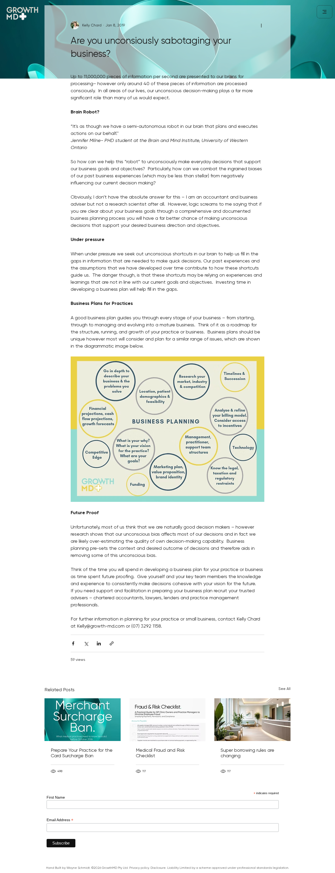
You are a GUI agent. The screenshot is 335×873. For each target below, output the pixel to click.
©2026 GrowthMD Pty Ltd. (110, 868)
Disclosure (158, 868)
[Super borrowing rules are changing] (252, 719)
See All (284, 689)
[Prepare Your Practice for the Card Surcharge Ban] (82, 719)
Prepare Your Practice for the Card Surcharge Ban (82, 752)
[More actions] (261, 25)
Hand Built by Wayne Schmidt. (68, 868)
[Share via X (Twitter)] (85, 643)
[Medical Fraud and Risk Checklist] (168, 719)
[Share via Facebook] (73, 643)
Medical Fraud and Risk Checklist (160, 752)
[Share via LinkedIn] (98, 643)
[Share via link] (111, 643)
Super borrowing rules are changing (247, 752)
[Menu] (324, 11)
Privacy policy (139, 868)
